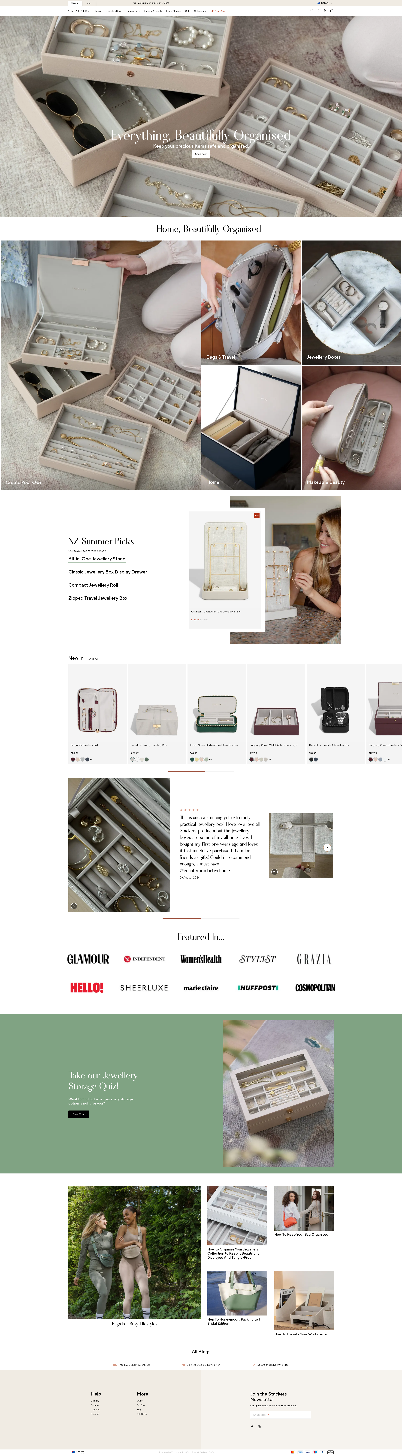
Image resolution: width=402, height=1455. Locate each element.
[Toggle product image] (191, 561)
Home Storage (173, 11)
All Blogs (201, 1352)
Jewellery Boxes (115, 11)
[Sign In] (325, 11)
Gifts (187, 11)
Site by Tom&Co (182, 1452)
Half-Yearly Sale (217, 11)
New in (98, 11)
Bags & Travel (133, 11)
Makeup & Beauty (153, 11)
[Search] (312, 11)
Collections (200, 11)
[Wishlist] (318, 11)
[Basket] (330, 11)
